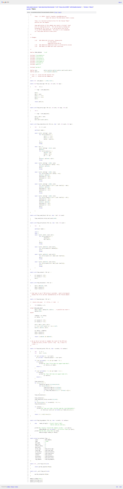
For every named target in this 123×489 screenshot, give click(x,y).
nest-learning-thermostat (46, 7)
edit (60, 12)
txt (117, 486)
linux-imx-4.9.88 (64, 7)
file (56, 12)
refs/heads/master (75, 7)
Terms (16, 486)
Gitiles (8, 486)
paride (29, 9)
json (120, 486)
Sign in (120, 2)
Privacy (12, 486)
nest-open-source (32, 7)
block (91, 7)
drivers (86, 7)
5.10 (57, 7)
